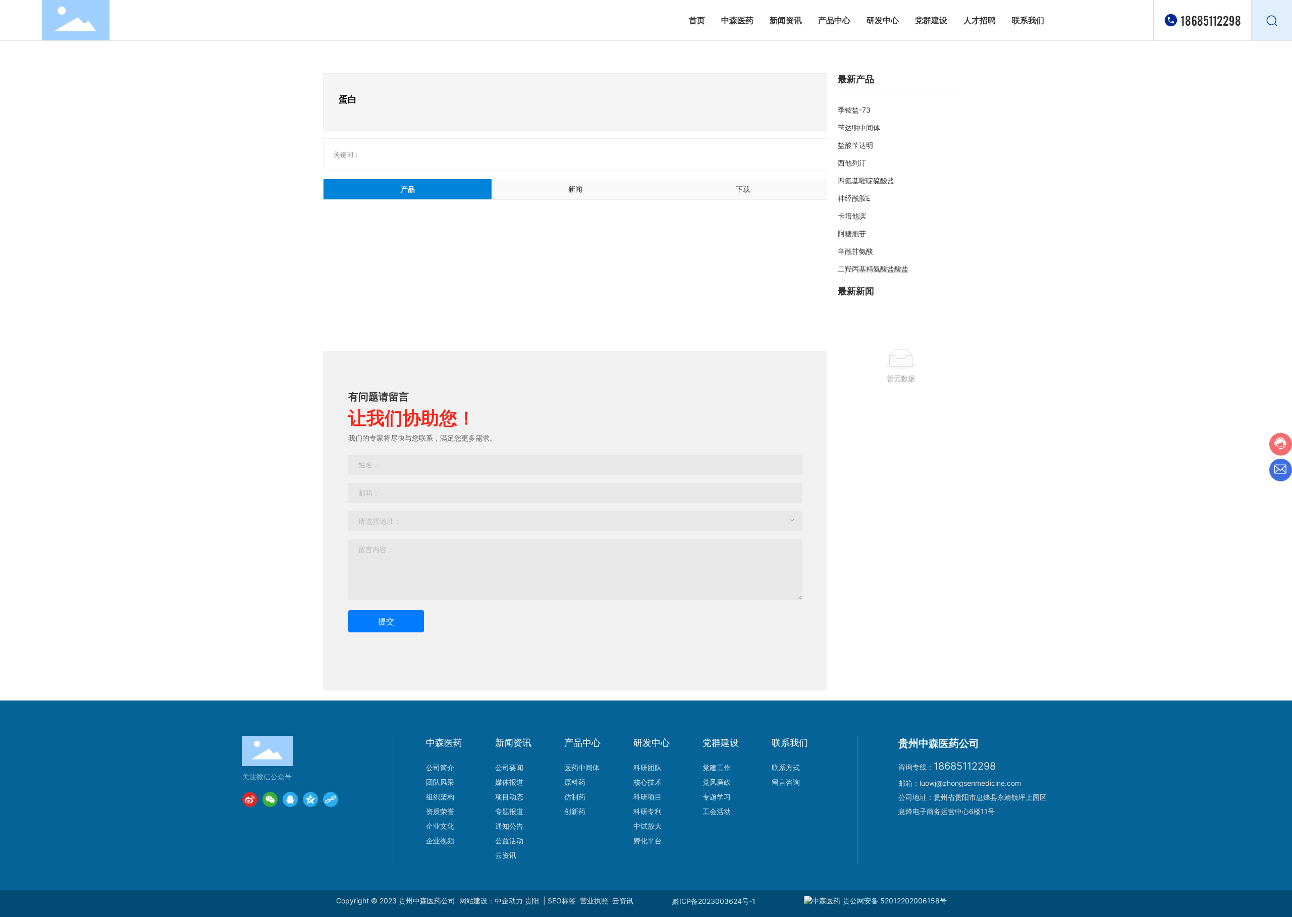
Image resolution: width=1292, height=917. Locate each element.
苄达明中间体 (859, 127)
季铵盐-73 (854, 109)
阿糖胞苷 (852, 233)
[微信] (270, 799)
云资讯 (622, 900)
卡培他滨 (852, 215)
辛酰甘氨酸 (855, 251)
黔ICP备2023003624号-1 (714, 901)
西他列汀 (852, 162)
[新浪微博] (249, 799)
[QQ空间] (310, 799)
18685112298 (1210, 20)
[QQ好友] (290, 799)
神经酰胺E (854, 198)
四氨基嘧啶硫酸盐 (866, 180)
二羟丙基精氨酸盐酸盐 (873, 268)
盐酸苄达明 (855, 145)
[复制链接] (330, 799)
